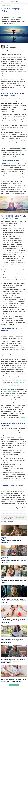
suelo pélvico (13, 297)
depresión (22, 417)
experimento (16, 349)
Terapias (8, 5)
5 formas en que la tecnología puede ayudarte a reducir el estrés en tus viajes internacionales (14, 640)
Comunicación (4, 557)
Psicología (3, 5)
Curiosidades (4, 597)
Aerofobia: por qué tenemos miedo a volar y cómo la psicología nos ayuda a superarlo (13, 600)
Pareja (2, 577)
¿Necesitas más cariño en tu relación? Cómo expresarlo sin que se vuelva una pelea (13, 580)
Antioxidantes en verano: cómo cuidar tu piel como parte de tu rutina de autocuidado (13, 620)
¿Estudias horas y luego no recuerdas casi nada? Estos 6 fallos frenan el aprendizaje (13, 540)
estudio (6, 428)
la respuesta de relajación (9, 391)
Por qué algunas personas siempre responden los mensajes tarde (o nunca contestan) (13, 560)
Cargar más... (14, 685)
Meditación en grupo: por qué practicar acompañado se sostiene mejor (13, 680)
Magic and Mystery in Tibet (14, 67)
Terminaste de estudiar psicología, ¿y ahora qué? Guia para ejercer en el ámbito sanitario (13, 661)
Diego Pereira (12, 47)
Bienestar (3, 617)
